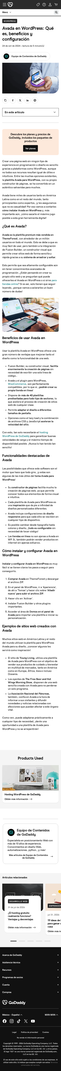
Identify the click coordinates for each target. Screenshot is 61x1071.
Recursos (6, 970)
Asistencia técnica (11, 962)
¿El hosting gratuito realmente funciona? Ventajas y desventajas (20, 916)
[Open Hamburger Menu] (3, 4)
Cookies (45, 1032)
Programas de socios (12, 977)
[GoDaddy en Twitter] (26, 1022)
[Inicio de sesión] (50, 4)
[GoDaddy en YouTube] (33, 1022)
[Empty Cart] (56, 5)
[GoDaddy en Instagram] (11, 1022)
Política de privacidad (29, 1032)
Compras (6, 992)
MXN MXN (50, 1015)
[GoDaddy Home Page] (14, 1002)
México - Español (11, 1015)
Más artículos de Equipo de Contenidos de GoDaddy (28, 856)
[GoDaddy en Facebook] (4, 1022)
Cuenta (6, 985)
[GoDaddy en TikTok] (18, 1022)
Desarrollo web (18, 901)
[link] (13, 100)
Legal (14, 1032)
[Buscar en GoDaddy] (56, 12)
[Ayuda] (44, 4)
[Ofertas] (38, 4)
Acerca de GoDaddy (12, 955)
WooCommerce (17, 383)
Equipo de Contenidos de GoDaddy (29, 56)
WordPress (10, 21)
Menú (5, 12)
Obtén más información (20, 927)
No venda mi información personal (30, 1038)
